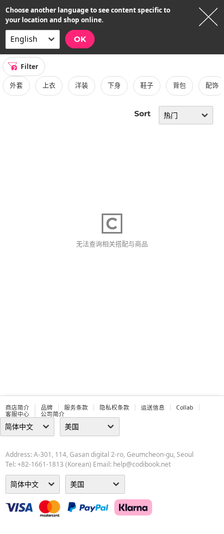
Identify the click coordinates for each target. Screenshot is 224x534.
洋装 (81, 85)
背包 (179, 85)
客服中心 (17, 414)
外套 (16, 85)
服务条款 (76, 407)
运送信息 (153, 407)
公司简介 (53, 414)
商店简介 (17, 407)
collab (185, 407)
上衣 (48, 85)
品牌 (47, 407)
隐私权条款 (114, 407)
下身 (114, 85)
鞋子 (146, 85)
